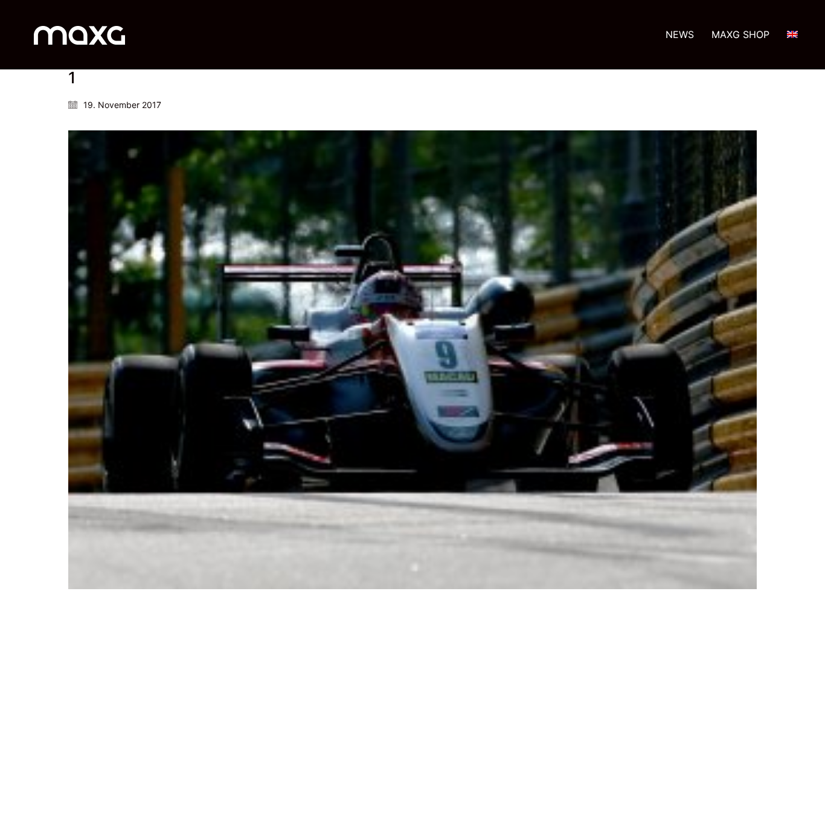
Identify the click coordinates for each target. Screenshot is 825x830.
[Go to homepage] (79, 34)
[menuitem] (792, 34)
